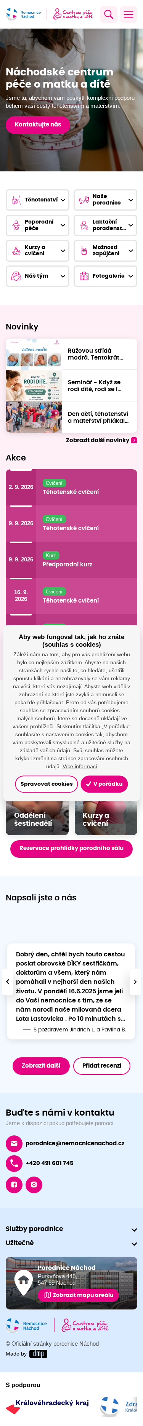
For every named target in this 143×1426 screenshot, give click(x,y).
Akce (16, 458)
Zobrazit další (41, 1066)
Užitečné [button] (20, 1243)
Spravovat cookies (47, 784)
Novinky (22, 327)
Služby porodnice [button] (34, 1229)
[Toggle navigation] (128, 14)
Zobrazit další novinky (97, 440)
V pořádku (107, 784)
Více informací (80, 766)
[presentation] (7, 982)
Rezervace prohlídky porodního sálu (71, 848)
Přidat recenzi (101, 1066)
